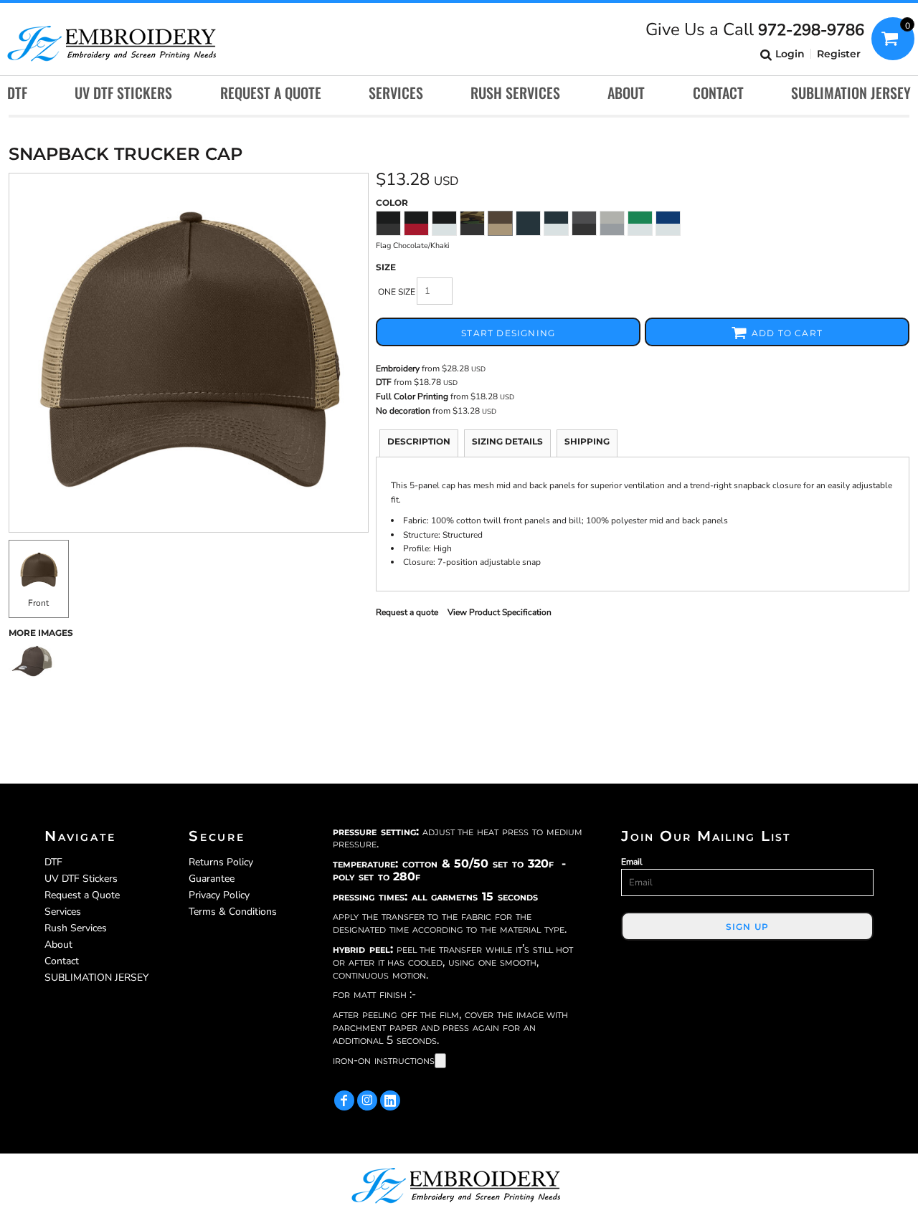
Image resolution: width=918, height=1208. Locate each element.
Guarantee (212, 878)
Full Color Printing (412, 396)
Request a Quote (82, 895)
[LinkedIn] (390, 1100)
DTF (384, 382)
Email (632, 861)
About (58, 944)
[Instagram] (367, 1100)
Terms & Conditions (233, 911)
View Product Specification (500, 612)
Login (790, 53)
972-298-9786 (811, 30)
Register (839, 53)
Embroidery (398, 368)
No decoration (403, 411)
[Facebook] (344, 1100)
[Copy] (440, 1060)
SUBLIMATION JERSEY (96, 977)
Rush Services (75, 928)
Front (38, 603)
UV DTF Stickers (81, 878)
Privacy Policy (219, 895)
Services (62, 911)
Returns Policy (221, 862)
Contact (61, 961)
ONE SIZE (396, 292)
